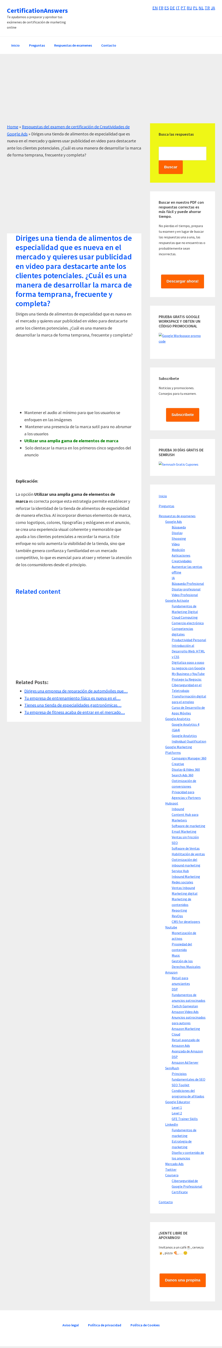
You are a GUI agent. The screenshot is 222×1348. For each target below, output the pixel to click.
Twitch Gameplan (185, 1006)
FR (161, 7)
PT (183, 7)
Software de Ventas (186, 848)
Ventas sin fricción (185, 837)
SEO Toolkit (180, 1085)
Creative (178, 764)
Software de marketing (188, 826)
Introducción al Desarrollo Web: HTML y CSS (188, 651)
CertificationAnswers (37, 10)
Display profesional (186, 589)
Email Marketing (184, 831)
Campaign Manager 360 (189, 758)
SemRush (172, 1068)
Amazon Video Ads (185, 1012)
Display (177, 533)
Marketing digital (185, 893)
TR (207, 7)
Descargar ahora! (182, 281)
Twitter (170, 1169)
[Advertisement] (111, 93)
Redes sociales (182, 882)
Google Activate (177, 600)
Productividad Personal (189, 640)
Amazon (171, 972)
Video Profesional (185, 595)
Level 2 (177, 1113)
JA (213, 7)
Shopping (179, 538)
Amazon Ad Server (185, 1062)
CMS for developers (186, 921)
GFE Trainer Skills (185, 1119)
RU (189, 7)
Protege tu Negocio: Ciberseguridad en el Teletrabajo (187, 685)
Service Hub (180, 871)
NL (201, 7)
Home (12, 126)
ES (166, 7)
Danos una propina (182, 1280)
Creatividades (182, 561)
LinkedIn (171, 1124)
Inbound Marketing (186, 876)
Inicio (163, 496)
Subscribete (182, 415)
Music (176, 955)
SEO (175, 843)
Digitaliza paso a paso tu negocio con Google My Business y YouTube (188, 668)
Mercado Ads (174, 1164)
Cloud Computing (185, 617)
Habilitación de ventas (188, 854)
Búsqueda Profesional (188, 583)
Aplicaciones (181, 555)
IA (173, 578)
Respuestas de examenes (177, 516)
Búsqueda (179, 527)
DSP (175, 989)
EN (155, 7)
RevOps (177, 916)
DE (172, 7)
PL (195, 7)
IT (178, 7)
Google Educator (177, 1102)
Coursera (171, 1175)
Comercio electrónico (188, 623)
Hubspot (171, 803)
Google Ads (173, 521)
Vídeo (176, 544)
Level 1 (177, 1107)
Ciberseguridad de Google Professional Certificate (187, 1186)
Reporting (179, 910)
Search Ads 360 (182, 775)
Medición (178, 550)
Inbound (178, 809)
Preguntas (166, 506)
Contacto (166, 1202)
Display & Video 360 (186, 769)
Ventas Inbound (183, 888)
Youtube (171, 927)
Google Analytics (177, 719)
